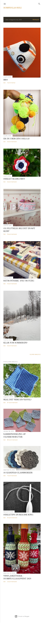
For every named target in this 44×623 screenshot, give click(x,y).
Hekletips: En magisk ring (18, 514)
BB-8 (5, 79)
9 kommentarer (12, 283)
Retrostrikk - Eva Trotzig (18, 280)
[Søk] (39, 3)
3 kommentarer (12, 234)
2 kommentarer (12, 581)
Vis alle (36, 19)
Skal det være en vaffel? (17, 399)
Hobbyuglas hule (12, 7)
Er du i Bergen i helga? (16, 138)
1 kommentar (11, 83)
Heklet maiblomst (14, 178)
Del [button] (4, 83)
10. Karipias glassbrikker (18, 472)
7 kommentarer (12, 475)
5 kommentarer (12, 141)
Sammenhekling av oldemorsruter (14, 435)
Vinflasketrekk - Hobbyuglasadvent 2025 (17, 577)
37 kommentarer (12, 402)
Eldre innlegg (35, 354)
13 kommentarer (12, 517)
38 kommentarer (12, 440)
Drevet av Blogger (23, 616)
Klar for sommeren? (15, 342)
